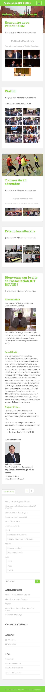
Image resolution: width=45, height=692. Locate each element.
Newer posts (9, 492)
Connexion (9, 659)
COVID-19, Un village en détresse (17, 501)
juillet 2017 (12, 644)
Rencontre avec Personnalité (17, 24)
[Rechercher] (37, 581)
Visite (10, 566)
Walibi (10, 91)
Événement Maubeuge (13, 615)
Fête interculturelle (20, 231)
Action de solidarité (12, 526)
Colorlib (21, 690)
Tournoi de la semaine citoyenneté (21, 539)
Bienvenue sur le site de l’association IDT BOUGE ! (21, 281)
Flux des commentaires (14, 668)
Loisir (7, 557)
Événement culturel (15, 548)
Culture (8, 544)
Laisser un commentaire (27, 32)
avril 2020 (11, 640)
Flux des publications (13, 663)
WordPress (36, 690)
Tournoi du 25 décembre (15, 182)
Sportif (7, 530)
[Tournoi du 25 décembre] (22, 165)
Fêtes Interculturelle (15, 552)
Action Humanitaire (12, 521)
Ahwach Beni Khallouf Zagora (16, 512)
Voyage (10, 570)
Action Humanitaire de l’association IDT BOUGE (20, 609)
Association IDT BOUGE (17, 2)
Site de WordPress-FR (13, 672)
